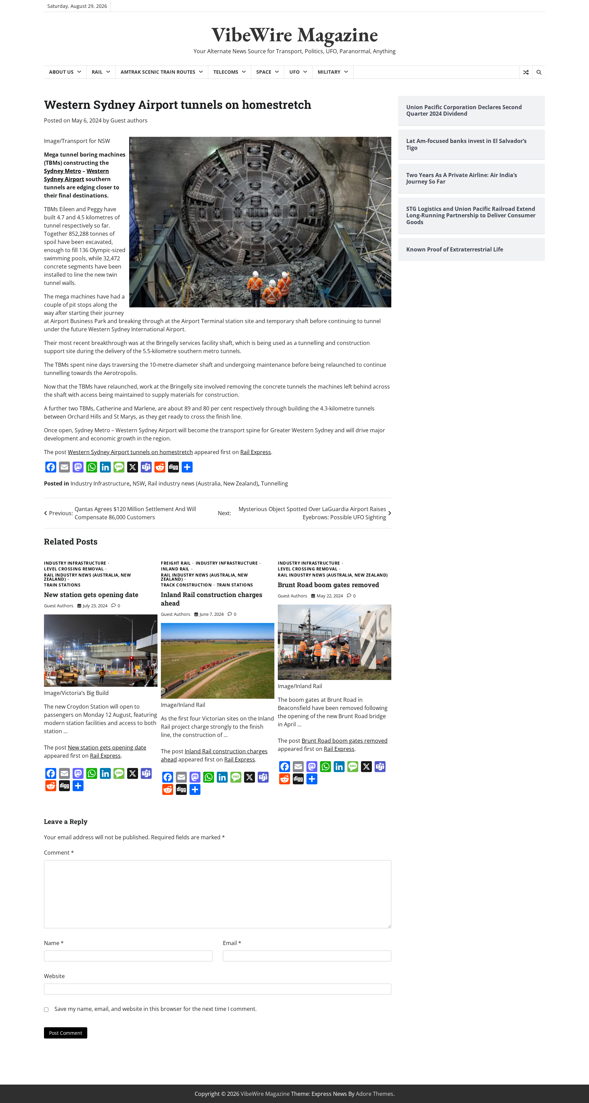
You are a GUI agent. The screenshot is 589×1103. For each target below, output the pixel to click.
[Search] (538, 72)
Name (54, 943)
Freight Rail (176, 563)
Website (54, 976)
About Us (61, 72)
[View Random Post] (525, 72)
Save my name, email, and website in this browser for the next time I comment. (156, 1009)
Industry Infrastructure (100, 483)
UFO (294, 72)
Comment (59, 852)
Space (263, 72)
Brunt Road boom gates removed (328, 584)
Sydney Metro (62, 171)
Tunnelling (274, 483)
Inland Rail (175, 569)
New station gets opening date (91, 594)
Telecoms (225, 72)
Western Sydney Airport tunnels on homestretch (130, 452)
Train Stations (62, 585)
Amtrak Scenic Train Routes (158, 72)
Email (232, 943)
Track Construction (186, 585)
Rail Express (255, 452)
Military (329, 72)
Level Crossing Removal (74, 569)
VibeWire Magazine (294, 34)
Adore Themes (374, 1094)
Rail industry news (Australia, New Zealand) (203, 483)
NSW (139, 483)
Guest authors (129, 120)
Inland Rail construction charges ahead (211, 598)
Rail (97, 72)
